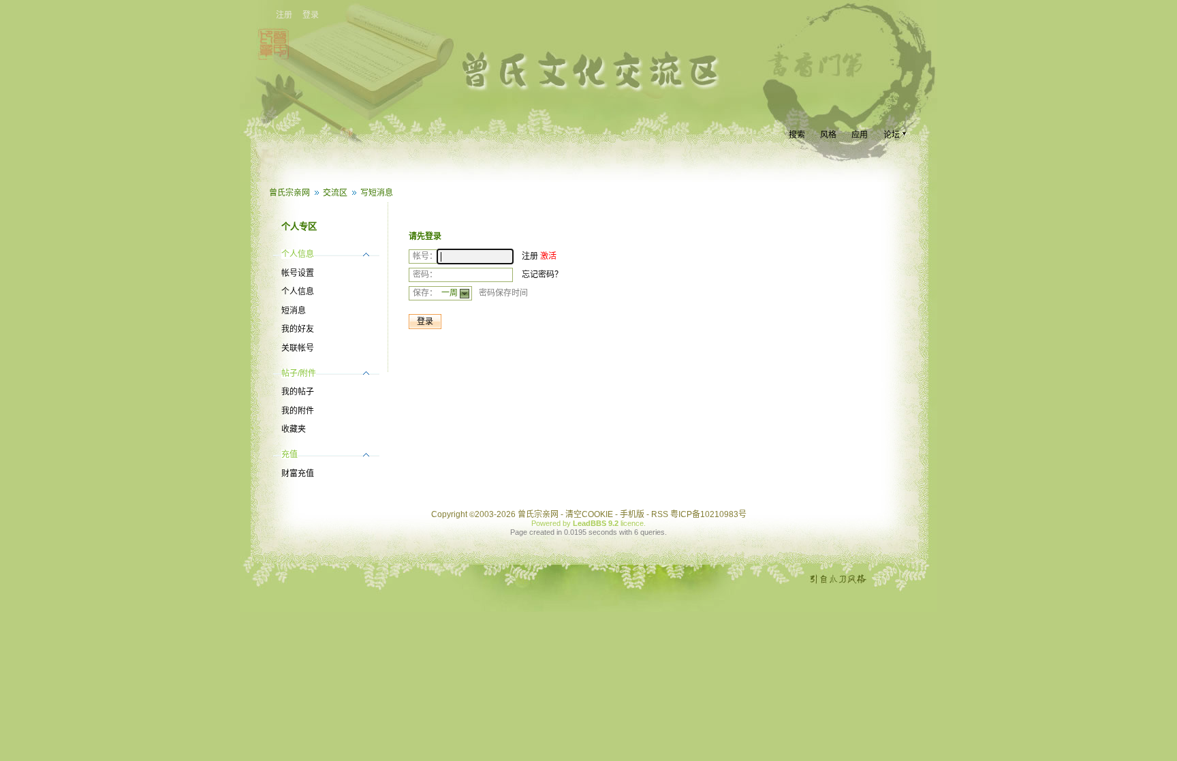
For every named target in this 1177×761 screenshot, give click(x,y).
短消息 (293, 310)
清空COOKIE (589, 514)
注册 (284, 15)
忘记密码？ (542, 274)
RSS (659, 514)
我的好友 (297, 329)
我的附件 (297, 411)
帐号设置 (297, 273)
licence (632, 523)
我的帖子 (297, 392)
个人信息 (297, 291)
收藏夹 (293, 429)
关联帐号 (297, 348)
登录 (310, 15)
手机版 (632, 514)
